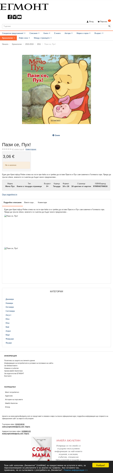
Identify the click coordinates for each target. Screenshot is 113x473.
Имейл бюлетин (11, 403)
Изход (7, 407)
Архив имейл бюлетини (13, 371)
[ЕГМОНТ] (24, 6)
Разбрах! (100, 465)
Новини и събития (11, 368)
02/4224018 (19, 424)
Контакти (7, 376)
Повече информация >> (76, 469)
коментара (18, 149)
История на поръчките (14, 399)
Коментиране (31, 149)
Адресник (9, 396)
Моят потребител (12, 392)
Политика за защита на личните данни (19, 360)
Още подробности (9, 194)
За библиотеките (11, 365)
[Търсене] (109, 26)
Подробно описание (12, 202)
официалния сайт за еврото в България (17, 418)
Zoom (57, 135)
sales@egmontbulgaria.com (13, 427)
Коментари (42, 202)
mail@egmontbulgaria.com (12, 433)
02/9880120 (26, 431)
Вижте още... (29, 202)
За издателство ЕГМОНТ (14, 373)
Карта (27, 427)
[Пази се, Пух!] (56, 89)
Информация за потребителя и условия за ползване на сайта (28, 363)
